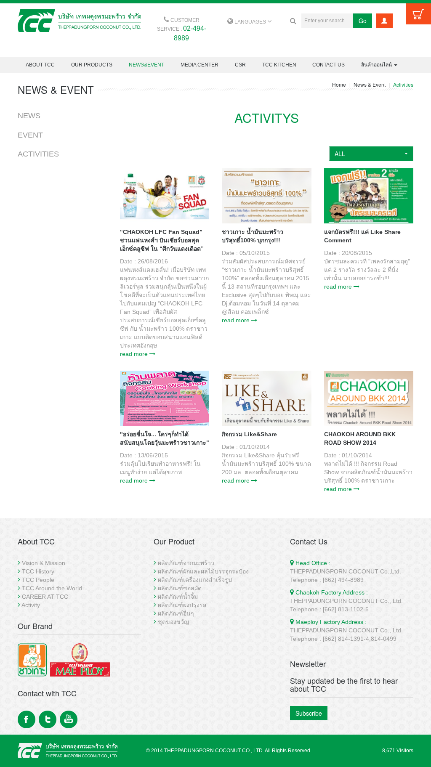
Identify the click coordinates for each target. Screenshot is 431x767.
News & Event (370, 84)
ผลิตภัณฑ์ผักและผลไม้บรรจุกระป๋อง (203, 571)
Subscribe (308, 713)
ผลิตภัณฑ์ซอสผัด (180, 588)
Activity (30, 605)
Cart (418, 13)
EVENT (30, 135)
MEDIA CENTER (199, 65)
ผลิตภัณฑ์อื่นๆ (176, 613)
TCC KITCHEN (279, 65)
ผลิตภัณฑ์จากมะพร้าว (186, 563)
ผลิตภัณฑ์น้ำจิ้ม (178, 596)
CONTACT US (328, 65)
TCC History (38, 571)
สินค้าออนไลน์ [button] (377, 65)
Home (339, 84)
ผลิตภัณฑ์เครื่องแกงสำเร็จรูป (195, 579)
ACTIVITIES (38, 154)
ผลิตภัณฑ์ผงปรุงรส (182, 605)
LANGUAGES (250, 22)
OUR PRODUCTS (91, 65)
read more (134, 353)
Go (363, 20)
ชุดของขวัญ (173, 621)
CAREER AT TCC (45, 596)
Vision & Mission (43, 563)
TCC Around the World (52, 588)
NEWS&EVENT (146, 65)
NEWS (29, 115)
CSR (240, 65)
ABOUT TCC (40, 65)
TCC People (38, 579)
